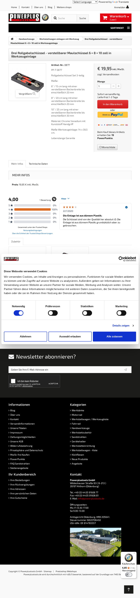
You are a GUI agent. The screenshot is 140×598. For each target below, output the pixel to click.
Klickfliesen (78, 454)
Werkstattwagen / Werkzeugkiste (90, 419)
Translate (123, 1)
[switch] (53, 313)
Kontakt (26, 7)
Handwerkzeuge (81, 428)
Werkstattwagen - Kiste (84, 450)
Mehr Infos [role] (17, 163)
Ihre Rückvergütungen (22, 484)
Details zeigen (121, 325)
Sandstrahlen (79, 436)
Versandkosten (111, 74)
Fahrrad (76, 423)
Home (14, 7)
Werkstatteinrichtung (83, 445)
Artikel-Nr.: (57, 64)
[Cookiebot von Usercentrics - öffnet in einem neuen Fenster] (121, 258)
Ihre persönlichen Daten (23, 493)
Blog (50, 7)
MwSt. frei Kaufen (20, 454)
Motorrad (77, 414)
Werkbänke (78, 410)
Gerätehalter (79, 441)
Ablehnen (25, 336)
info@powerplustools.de (91, 498)
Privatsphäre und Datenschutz (26, 450)
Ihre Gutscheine (18, 497)
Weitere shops (64, 7)
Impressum (16, 432)
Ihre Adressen (18, 488)
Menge (101, 81)
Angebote (77, 463)
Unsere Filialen (18, 428)
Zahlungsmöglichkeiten (23, 436)
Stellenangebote (19, 467)
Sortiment (117, 27)
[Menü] (134, 554)
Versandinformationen (22, 423)
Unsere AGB (16, 441)
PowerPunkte (105, 138)
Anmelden (119, 7)
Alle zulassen (114, 336)
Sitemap (48, 571)
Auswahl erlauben (70, 336)
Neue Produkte (80, 459)
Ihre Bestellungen (20, 480)
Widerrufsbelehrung (21, 445)
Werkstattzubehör (82, 432)
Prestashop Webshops (66, 571)
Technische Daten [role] (38, 163)
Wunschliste (108, 147)
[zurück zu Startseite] (12, 39)
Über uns (38, 7)
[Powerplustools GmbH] (24, 17)
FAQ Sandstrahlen (20, 463)
